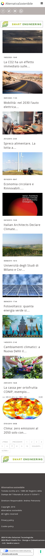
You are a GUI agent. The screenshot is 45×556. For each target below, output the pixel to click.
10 (27, 446)
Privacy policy (7, 520)
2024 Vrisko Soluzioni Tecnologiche (17, 537)
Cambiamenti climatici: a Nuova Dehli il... (22, 349)
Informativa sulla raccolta (10, 554)
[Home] (17, 3)
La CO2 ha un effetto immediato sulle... (19, 64)
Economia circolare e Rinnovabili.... (19, 186)
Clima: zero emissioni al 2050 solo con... (21, 430)
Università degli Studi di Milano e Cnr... (21, 267)
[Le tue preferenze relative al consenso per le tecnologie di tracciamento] (40, 551)
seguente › (36, 446)
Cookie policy (7, 526)
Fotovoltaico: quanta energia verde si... (19, 308)
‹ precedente (17, 442)
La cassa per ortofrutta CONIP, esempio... (21, 390)
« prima (5, 442)
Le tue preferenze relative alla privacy (19, 551)
